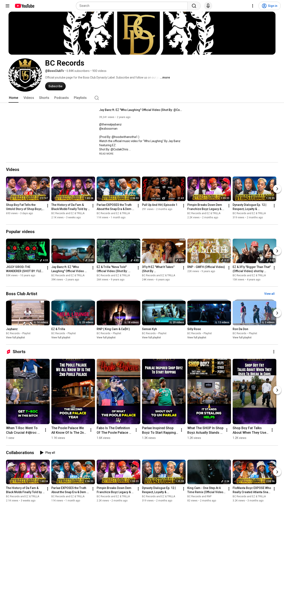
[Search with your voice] (208, 6)
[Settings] (252, 5)
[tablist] (142, 98)
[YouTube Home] (24, 6)
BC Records (13, 333)
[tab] (14, 98)
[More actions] (47, 205)
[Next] (277, 189)
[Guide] (7, 5)
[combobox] (132, 5)
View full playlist (15, 337)
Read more (106, 153)
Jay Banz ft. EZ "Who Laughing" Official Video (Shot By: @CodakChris (141, 110)
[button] (106, 153)
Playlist (26, 333)
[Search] (194, 6)
